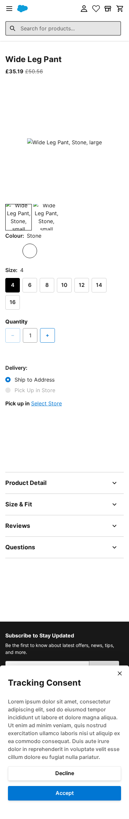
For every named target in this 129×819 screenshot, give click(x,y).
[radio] (12, 251)
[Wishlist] (96, 8)
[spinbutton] (30, 335)
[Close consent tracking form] (119, 673)
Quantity (16, 321)
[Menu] (9, 8)
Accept (65, 793)
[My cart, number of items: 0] (120, 8)
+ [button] (47, 335)
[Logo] (22, 8)
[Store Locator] (108, 8)
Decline (64, 773)
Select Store (46, 403)
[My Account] (84, 8)
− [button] (13, 335)
